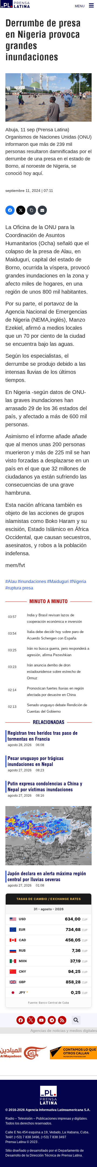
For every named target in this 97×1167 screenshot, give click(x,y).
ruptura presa (20, 588)
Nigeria (79, 581)
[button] (76, 1020)
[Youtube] (41, 1020)
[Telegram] (52, 1020)
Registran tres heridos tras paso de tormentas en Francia (43, 736)
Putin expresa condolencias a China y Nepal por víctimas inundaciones (45, 787)
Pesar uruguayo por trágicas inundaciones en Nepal (36, 761)
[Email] (42, 210)
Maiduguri (59, 581)
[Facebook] (10, 210)
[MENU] (91, 5)
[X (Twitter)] (20, 210)
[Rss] (62, 1020)
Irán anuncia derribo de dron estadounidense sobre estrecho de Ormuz (54, 671)
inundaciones (33, 581)
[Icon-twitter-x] (31, 1020)
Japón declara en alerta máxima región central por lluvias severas (47, 876)
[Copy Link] (31, 210)
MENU (80, 6)
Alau (12, 581)
